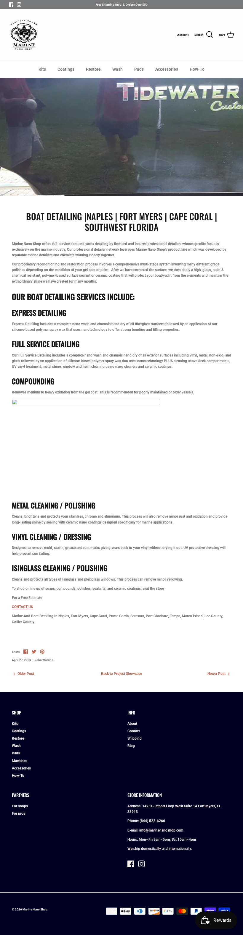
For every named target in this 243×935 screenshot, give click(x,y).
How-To (197, 69)
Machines (19, 761)
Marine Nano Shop (35, 909)
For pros (18, 813)
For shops (20, 806)
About (132, 724)
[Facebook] (11, 4)
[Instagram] (19, 4)
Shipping (134, 738)
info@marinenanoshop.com (161, 830)
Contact (133, 731)
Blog (131, 746)
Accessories (166, 69)
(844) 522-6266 (152, 821)
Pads (139, 69)
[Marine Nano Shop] (24, 35)
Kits (42, 69)
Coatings (65, 69)
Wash (117, 69)
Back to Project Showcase (121, 674)
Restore (93, 69)
